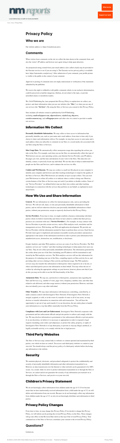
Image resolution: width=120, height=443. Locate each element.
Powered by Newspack (60, 440)
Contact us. (30, 431)
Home (8, 22)
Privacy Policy (109, 440)
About (12, 22)
